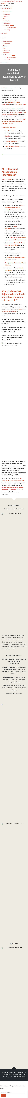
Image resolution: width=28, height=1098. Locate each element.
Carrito (10, 6)
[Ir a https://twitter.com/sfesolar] (18, 697)
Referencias (9, 88)
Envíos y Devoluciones (17, 509)
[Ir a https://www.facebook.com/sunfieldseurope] (4, 697)
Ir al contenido (4, 63)
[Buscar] (3, 1095)
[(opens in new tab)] (14, 704)
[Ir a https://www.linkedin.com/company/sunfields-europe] (23, 697)
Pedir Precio (3, 33)
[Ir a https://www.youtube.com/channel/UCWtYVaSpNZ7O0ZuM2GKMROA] (14, 697)
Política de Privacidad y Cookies (16, 1072)
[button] (9, 25)
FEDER (4, 1072)
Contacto (2, 3)
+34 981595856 (5, 1)
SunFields (4, 88)
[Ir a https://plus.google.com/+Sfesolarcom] (9, 697)
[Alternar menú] (12, 25)
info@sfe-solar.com (16, 1)
